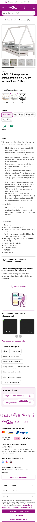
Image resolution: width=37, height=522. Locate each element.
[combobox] (18, 13)
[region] (18, 509)
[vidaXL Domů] (12, 7)
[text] (7, 126)
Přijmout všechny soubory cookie (18, 511)
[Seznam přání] (29, 7)
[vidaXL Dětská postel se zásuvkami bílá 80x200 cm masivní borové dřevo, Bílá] (18, 41)
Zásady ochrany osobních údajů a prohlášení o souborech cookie (17, 506)
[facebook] (3, 462)
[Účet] (24, 7)
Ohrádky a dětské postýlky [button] (11, 382)
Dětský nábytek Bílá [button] (23, 367)
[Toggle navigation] (3, 7)
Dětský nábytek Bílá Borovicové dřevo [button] (13, 377)
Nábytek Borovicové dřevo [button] (11, 356)
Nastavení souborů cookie (18, 519)
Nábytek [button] (5, 351)
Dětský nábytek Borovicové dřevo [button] (13, 372)
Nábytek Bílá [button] (16, 351)
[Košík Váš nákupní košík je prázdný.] (33, 7)
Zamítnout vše (18, 515)
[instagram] (7, 462)
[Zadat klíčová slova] (32, 12)
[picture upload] (18, 299)
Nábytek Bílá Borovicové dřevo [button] (12, 361)
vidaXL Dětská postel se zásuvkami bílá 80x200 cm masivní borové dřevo (16, 78)
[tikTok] (11, 462)
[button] (5, 99)
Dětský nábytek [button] (8, 367)
